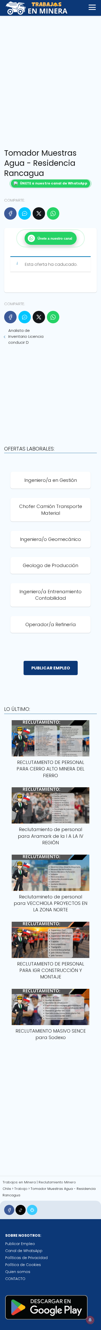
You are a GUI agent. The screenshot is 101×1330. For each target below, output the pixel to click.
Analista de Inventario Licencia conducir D (26, 336)
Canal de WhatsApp (23, 1250)
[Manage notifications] (90, 1320)
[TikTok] (21, 1210)
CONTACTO (15, 1278)
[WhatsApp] (53, 213)
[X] (39, 213)
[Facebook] (10, 213)
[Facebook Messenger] (24, 213)
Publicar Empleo (20, 1243)
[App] (32, 1210)
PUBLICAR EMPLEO (50, 668)
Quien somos (17, 1271)
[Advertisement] (50, 80)
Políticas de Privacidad (26, 1257)
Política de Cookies (23, 1264)
